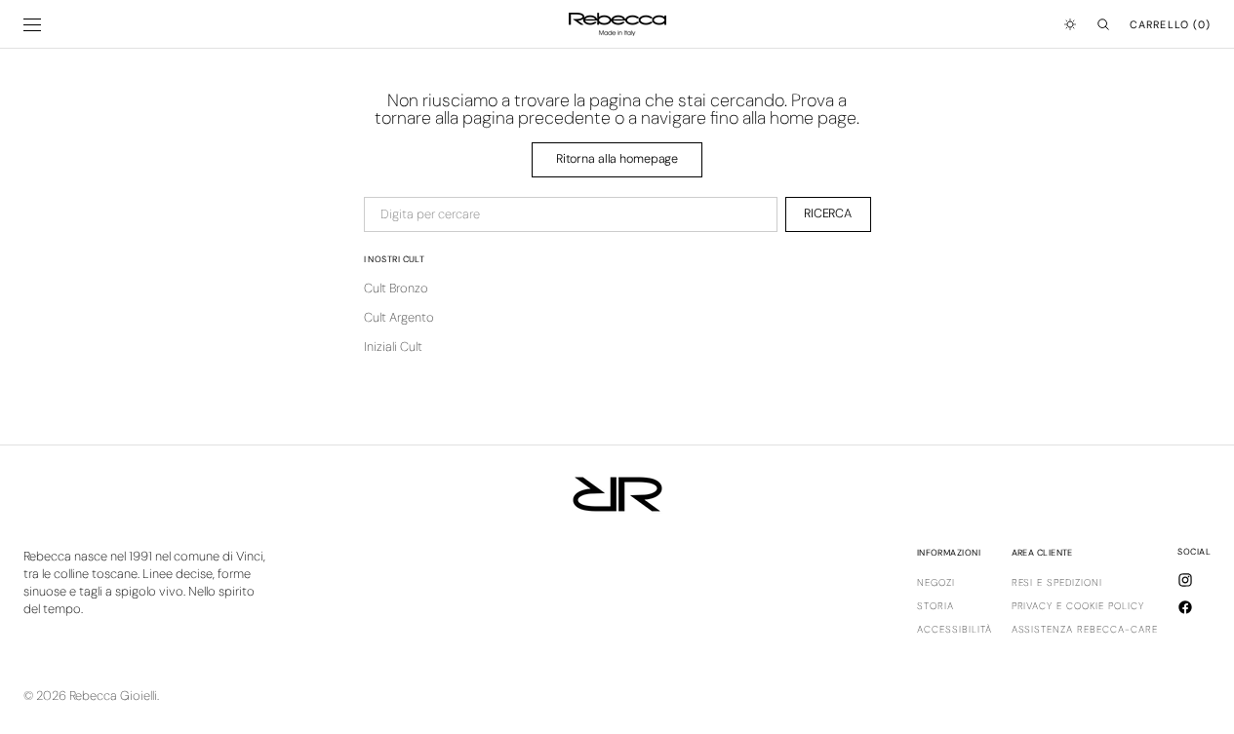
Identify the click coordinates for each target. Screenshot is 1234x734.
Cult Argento (399, 317)
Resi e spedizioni (1057, 583)
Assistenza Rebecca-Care (1085, 629)
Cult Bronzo (396, 288)
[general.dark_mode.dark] (1070, 24)
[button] (1103, 24)
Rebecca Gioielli (113, 695)
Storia (935, 605)
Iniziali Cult (393, 346)
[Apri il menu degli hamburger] (32, 25)
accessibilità (954, 629)
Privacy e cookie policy (1078, 605)
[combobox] (570, 214)
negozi (936, 583)
